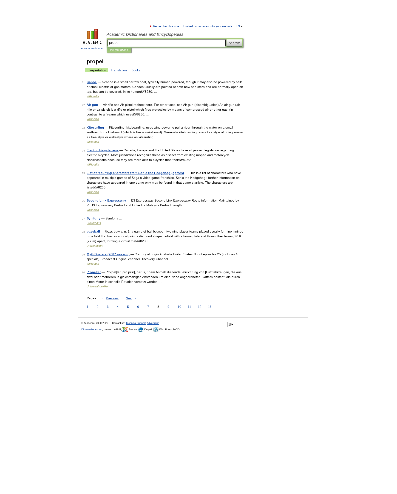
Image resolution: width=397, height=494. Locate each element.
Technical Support (136, 323)
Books (135, 70)
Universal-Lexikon (98, 286)
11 (189, 307)
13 (210, 307)
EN (238, 26)
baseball (93, 231)
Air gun (92, 105)
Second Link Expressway (106, 200)
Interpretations (119, 50)
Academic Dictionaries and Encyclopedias (145, 34)
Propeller (94, 272)
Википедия (94, 223)
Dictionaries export (91, 329)
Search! (234, 43)
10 (179, 307)
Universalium (95, 245)
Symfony (93, 218)
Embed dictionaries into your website (207, 26)
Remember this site (166, 26)
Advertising (153, 323)
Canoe (92, 82)
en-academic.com (92, 48)
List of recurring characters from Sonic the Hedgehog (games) (135, 173)
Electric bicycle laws (103, 150)
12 (199, 307)
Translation (119, 70)
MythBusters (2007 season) (108, 254)
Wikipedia (93, 96)
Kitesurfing (95, 127)
